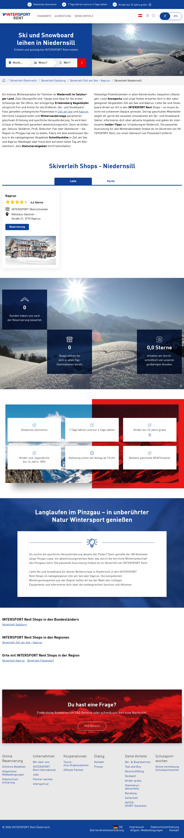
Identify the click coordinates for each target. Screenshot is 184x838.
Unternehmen (44, 756)
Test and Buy (133, 766)
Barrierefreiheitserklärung (107, 830)
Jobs (36, 774)
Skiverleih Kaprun (13, 660)
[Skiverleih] (165, 16)
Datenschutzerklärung (165, 827)
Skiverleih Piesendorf (40, 660)
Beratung (131, 793)
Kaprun (83, 111)
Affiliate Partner (73, 770)
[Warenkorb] (153, 16)
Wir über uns (41, 762)
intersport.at (41, 784)
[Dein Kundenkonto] (147, 16)
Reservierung (17, 227)
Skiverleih (4, 80)
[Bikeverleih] (176, 16)
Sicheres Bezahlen (14, 766)
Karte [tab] (111, 181)
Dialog (99, 756)
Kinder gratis (133, 780)
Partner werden (43, 779)
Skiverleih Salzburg (53, 80)
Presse (98, 766)
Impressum (136, 827)
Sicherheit (131, 798)
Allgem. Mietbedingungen (146, 830)
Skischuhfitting (134, 771)
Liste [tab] (73, 181)
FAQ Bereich (92, 726)
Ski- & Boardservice (137, 762)
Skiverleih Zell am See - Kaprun (90, 80)
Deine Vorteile (136, 756)
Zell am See (65, 111)
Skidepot (130, 776)
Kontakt (99, 762)
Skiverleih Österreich (23, 80)
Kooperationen (75, 756)
